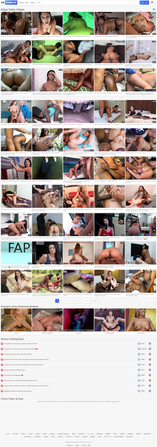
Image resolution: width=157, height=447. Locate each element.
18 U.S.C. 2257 (86, 445)
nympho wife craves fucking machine (14, 370)
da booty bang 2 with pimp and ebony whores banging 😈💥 (21, 349)
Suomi (115, 433)
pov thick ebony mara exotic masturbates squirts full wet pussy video (23, 364)
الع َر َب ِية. (90, 433)
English (122, 433)
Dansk (38, 433)
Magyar (93, 436)
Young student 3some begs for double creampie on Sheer (20, 343)
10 (95, 300)
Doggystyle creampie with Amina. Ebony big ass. (18, 391)
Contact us (70, 445)
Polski (44, 433)
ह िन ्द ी (107, 436)
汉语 (99, 436)
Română (81, 433)
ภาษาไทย (15, 433)
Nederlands (147, 433)
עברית (7, 433)
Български (130, 436)
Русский (77, 436)
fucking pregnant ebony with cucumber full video (18, 354)
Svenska (68, 436)
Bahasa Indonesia (63, 433)
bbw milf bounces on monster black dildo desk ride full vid (20, 380)
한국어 (74, 433)
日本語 (108, 433)
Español (85, 436)
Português (38, 436)
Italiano (23, 433)
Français (52, 433)
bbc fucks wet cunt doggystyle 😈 (13, 375)
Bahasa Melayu (118, 436)
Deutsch (60, 436)
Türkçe (31, 433)
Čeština (138, 433)
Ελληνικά (130, 433)
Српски (46, 436)
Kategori (21, 2)
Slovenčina (99, 433)
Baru (27, 2)
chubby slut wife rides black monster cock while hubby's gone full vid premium (26, 385)
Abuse (77, 445)
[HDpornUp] (9, 2)
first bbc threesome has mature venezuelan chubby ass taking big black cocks (26, 359)
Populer (32, 2)
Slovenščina (27, 436)
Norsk (53, 436)
